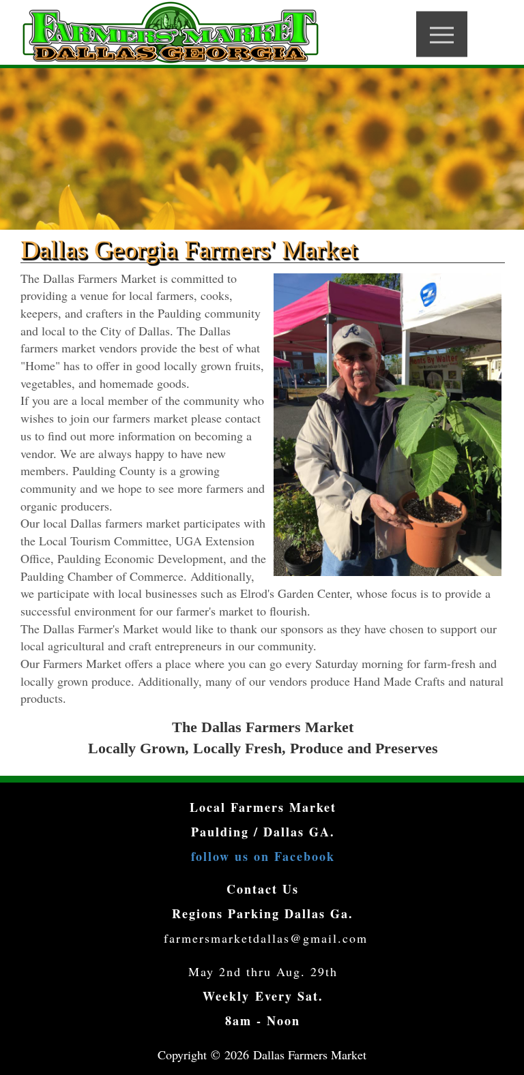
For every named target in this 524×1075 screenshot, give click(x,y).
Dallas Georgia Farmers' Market (189, 249)
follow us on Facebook (263, 856)
